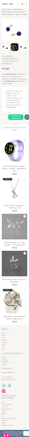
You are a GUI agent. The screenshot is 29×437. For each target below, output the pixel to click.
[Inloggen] (18, 4)
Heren (3, 338)
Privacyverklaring (7, 433)
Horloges (4, 342)
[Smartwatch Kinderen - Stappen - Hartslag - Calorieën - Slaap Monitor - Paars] (14, 150)
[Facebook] (9, 386)
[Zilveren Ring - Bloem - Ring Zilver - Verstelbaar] (14, 263)
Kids (3, 347)
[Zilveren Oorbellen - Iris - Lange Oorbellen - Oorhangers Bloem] (14, 226)
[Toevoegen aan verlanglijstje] (24, 140)
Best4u (18, 435)
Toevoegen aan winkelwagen (16, 117)
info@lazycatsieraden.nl (8, 372)
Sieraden (4, 340)
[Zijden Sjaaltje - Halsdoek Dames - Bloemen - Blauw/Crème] (14, 300)
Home (3, 333)
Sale (3, 349)
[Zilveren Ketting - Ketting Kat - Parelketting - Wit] (14, 189)
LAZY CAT (7, 4)
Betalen (4, 357)
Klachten (4, 364)
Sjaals (3, 345)
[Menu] (26, 4)
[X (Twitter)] (4, 386)
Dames (4, 335)
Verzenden (5, 360)
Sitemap (15, 433)
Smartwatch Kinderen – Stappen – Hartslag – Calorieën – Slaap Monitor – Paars (14, 168)
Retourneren (5, 362)
